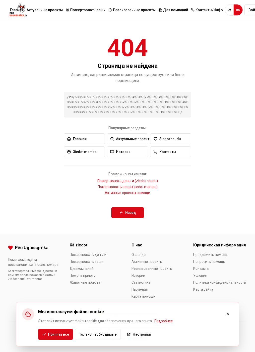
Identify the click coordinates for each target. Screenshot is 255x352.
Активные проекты (147, 262)
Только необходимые (98, 334)
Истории (123, 152)
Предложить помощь (210, 255)
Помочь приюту (82, 275)
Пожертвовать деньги (88, 255)
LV (229, 10)
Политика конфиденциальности (219, 282)
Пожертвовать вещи (87, 262)
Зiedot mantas (84, 152)
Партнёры (139, 289)
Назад (130, 213)
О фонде (138, 255)
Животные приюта (85, 282)
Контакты (167, 152)
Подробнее (163, 321)
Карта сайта (203, 289)
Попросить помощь (209, 262)
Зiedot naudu (170, 139)
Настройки (142, 334)
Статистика (140, 282)
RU (238, 10)
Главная (17, 10)
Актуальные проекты (45, 10)
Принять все (58, 334)
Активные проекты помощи (127, 193)
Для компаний (82, 269)
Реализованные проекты (152, 269)
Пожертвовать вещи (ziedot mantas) (128, 187)
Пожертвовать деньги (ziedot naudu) (127, 181)
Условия (200, 275)
